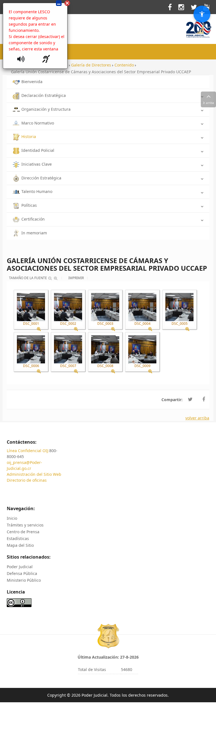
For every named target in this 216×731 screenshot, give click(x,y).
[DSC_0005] (179, 307)
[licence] (19, 602)
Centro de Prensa (23, 531)
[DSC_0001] (31, 307)
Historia (28, 136)
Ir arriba (208, 103)
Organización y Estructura (46, 109)
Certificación (33, 219)
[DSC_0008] (105, 349)
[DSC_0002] (68, 307)
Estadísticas (18, 538)
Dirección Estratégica (41, 178)
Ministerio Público (24, 580)
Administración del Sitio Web (34, 474)
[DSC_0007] (68, 349)
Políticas (29, 205)
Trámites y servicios (25, 525)
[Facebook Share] (203, 399)
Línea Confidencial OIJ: (28, 450)
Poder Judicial (20, 566)
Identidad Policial (37, 150)
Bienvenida (31, 81)
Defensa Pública (22, 573)
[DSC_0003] (105, 307)
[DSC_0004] (142, 307)
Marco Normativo (37, 123)
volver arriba (197, 418)
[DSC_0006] (31, 349)
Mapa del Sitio (20, 545)
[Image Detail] (41, 329)
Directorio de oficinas (27, 480)
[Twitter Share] (190, 399)
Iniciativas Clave (36, 164)
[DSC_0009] (142, 349)
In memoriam (34, 232)
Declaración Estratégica (43, 95)
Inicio (12, 518)
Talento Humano (36, 191)
